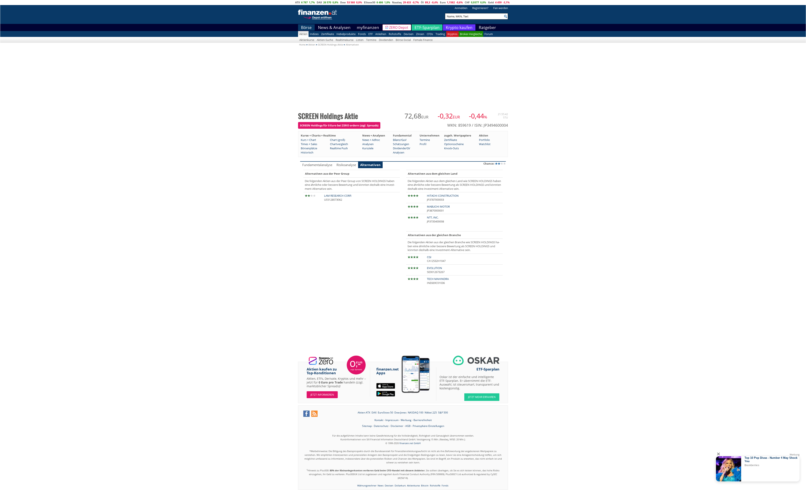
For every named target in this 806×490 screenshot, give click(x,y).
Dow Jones (400, 412)
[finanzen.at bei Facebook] (306, 414)
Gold (491, 2)
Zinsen (420, 34)
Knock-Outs (451, 148)
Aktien (303, 34)
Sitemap (367, 426)
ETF (370, 34)
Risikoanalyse (346, 165)
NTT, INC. (432, 217)
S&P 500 (443, 412)
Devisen (408, 34)
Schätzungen (401, 144)
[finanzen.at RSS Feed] (314, 414)
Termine (371, 40)
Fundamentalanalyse (317, 165)
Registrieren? (480, 8)
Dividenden (386, 40)
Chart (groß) (337, 140)
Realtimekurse (344, 40)
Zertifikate (327, 34)
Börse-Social (403, 40)
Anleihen (380, 34)
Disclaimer (397, 426)
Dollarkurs (400, 485)
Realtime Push (339, 148)
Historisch (307, 152)
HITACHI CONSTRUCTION (443, 196)
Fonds (362, 34)
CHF (467, 2)
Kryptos (452, 34)
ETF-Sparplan (427, 27)
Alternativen (370, 165)
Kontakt (378, 420)
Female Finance (423, 40)
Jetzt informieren (322, 394)
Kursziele (367, 148)
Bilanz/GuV (400, 140)
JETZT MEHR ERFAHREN (482, 397)
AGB (408, 426)
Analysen (368, 144)
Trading (440, 34)
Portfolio (484, 140)
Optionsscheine (454, 144)
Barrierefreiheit (422, 420)
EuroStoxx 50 (385, 412)
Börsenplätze (309, 148)
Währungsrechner (366, 485)
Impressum (392, 420)
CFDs (430, 34)
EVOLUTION (434, 268)
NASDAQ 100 (415, 412)
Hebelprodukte (346, 34)
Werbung (406, 420)
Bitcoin (425, 485)
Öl (422, 2)
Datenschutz (381, 426)
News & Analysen (334, 27)
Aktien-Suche (325, 40)
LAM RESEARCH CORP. (338, 196)
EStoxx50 (369, 2)
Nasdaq (397, 2)
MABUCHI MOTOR (438, 206)
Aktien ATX (364, 412)
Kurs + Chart (308, 140)
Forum (488, 34)
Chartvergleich (339, 144)
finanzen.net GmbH (410, 443)
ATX (297, 2)
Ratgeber (487, 27)
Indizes (314, 34)
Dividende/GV (401, 148)
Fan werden (500, 8)
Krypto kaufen (459, 27)
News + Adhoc (371, 140)
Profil (423, 144)
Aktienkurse (306, 40)
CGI (429, 257)
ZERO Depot (398, 27)
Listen (360, 40)
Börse (306, 27)
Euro (443, 2)
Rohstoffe (395, 34)
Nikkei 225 (431, 412)
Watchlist (485, 144)
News (380, 485)
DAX (319, 2)
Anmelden (461, 8)
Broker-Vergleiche (471, 34)
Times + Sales (309, 144)
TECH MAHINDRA (438, 279)
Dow (343, 2)
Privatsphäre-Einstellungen (428, 426)
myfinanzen (368, 27)
